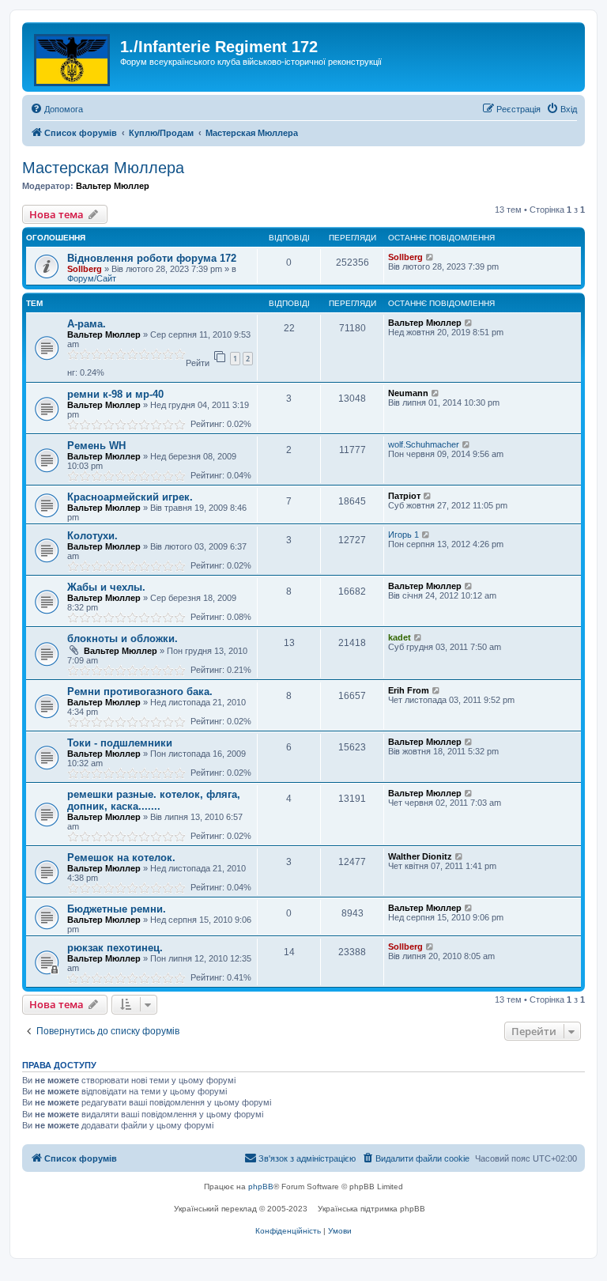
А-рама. (86, 324)
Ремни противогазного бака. (140, 691)
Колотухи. (92, 536)
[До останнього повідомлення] (430, 257)
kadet (399, 637)
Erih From (408, 690)
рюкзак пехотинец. (115, 948)
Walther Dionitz (420, 856)
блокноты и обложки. (122, 638)
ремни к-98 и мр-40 (115, 394)
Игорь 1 (403, 534)
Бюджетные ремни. (116, 909)
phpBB (260, 1186)
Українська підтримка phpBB (371, 1208)
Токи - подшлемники (119, 743)
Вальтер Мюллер (112, 186)
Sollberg (84, 269)
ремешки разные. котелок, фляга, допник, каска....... (153, 800)
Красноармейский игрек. (130, 497)
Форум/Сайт (91, 278)
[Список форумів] (73, 57)
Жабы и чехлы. (106, 587)
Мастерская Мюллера (103, 167)
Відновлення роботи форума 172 (151, 258)
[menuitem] (56, 109)
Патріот (404, 496)
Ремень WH (96, 446)
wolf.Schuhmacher (423, 444)
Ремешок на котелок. (121, 857)
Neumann (408, 393)
